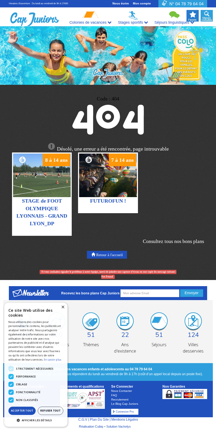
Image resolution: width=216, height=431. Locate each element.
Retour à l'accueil (109, 255)
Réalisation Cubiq (91, 426)
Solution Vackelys (118, 426)
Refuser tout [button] (50, 410)
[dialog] (36, 365)
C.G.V (82, 419)
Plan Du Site (99, 419)
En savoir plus (52, 359)
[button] (35, 420)
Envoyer (191, 293)
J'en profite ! (42, 179)
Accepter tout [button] (22, 410)
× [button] (62, 307)
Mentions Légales (124, 419)
